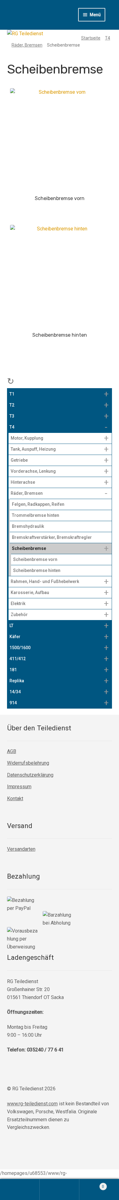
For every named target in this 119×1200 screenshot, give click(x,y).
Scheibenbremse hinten (36, 570)
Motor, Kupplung (27, 438)
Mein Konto (20, 1189)
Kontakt (15, 798)
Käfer (14, 636)
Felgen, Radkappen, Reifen (38, 504)
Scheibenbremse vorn (35, 559)
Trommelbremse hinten (35, 515)
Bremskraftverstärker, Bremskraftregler (52, 537)
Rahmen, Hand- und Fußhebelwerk (45, 581)
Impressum (19, 786)
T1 (11, 394)
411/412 (17, 658)
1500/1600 (20, 647)
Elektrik (18, 603)
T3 (11, 416)
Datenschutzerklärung (30, 775)
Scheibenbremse (29, 548)
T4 (107, 38)
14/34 (15, 691)
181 (13, 669)
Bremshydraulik (28, 526)
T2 (11, 405)
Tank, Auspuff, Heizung (33, 449)
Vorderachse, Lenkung (33, 471)
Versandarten (21, 849)
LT (11, 625)
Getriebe (19, 460)
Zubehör (19, 614)
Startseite (90, 38)
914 (13, 702)
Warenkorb (91, 1184)
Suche (59, 1189)
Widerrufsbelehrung (28, 763)
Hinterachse (23, 482)
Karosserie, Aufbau (30, 592)
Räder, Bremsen (27, 45)
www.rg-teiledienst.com (32, 1104)
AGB (11, 751)
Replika (16, 680)
